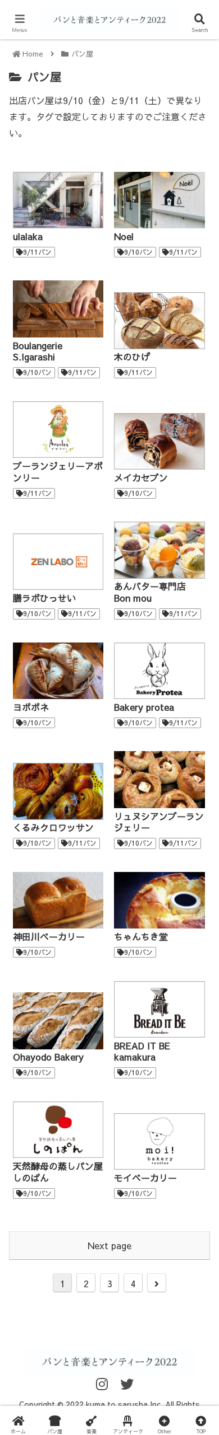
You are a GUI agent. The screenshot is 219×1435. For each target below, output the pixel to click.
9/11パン (37, 251)
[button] (196, 1121)
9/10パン (138, 251)
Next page (109, 1245)
